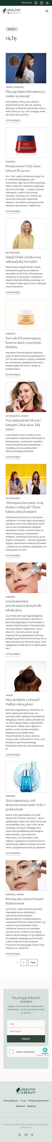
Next (33, 962)
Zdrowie (19, 87)
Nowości (10, 161)
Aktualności (27, 2)
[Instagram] (41, 3)
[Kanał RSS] (47, 3)
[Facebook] (36, 3)
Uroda (9, 87)
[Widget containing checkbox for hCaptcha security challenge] (29, 1051)
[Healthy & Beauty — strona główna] (12, 11)
